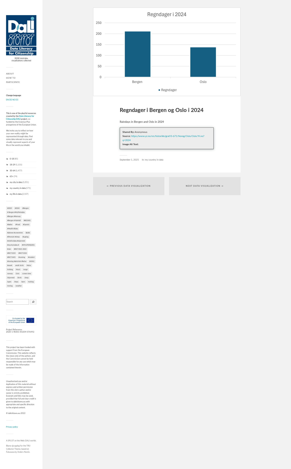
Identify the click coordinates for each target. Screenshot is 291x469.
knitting (10, 269)
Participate (13, 82)
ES (17, 100)
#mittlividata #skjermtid (16, 241)
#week (9, 265)
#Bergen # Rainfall (14, 220)
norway (10, 273)
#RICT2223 (11, 253)
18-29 (12, 165)
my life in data (16, 194)
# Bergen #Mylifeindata (16, 212)
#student (31, 257)
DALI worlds (30, 441)
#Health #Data (12, 229)
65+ (11, 176)
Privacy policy (12, 427)
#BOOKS (27, 220)
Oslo (17, 273)
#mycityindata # (13, 245)
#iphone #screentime (15, 233)
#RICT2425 (11, 257)
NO (13, 100)
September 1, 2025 (129, 160)
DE (10, 100)
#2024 (17, 208)
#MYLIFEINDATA (28, 245)
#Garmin (26, 224)
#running (21, 257)
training (31, 282)
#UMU (31, 261)
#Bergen (25, 208)
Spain (9, 282)
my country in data (18, 188)
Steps (16, 282)
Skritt (19, 278)
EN (7, 100)
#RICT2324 (22, 253)
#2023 (9, 208)
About (10, 74)
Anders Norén (23, 452)
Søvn (23, 282)
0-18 (12, 159)
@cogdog (16, 446)
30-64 (12, 171)
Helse (29, 265)
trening (10, 286)
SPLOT (11, 441)
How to (11, 78)
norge (25, 269)
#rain (9, 249)
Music (18, 269)
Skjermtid (10, 278)
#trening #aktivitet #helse (16, 261)
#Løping (25, 237)
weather (19, 286)
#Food (17, 224)
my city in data (16, 182)
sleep (26, 278)
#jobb (28, 233)
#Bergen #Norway (14, 216)
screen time (26, 273)
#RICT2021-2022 (20, 249)
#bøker (9, 224)
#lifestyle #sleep (13, 237)
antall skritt (19, 265)
